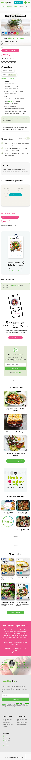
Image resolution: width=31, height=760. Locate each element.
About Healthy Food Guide (7, 720)
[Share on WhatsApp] (14, 62)
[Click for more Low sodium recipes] (17, 33)
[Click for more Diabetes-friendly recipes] (6, 33)
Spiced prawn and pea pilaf (7, 578)
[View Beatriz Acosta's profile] (19, 669)
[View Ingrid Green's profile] (26, 669)
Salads (15, 6)
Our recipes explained (8, 724)
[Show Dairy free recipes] (3, 573)
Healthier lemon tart (22, 578)
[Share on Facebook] (11, 62)
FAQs (4, 728)
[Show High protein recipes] (6, 573)
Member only (16, 194)
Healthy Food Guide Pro (22, 720)
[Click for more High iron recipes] (14, 33)
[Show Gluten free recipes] (6, 598)
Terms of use (11, 754)
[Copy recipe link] (2, 62)
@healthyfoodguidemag (15, 271)
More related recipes (15, 461)
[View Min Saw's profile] (12, 663)
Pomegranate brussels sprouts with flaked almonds (7, 604)
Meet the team (6, 722)
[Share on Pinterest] (8, 62)
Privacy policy (19, 754)
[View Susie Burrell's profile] (26, 663)
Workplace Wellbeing (22, 722)
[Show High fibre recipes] (18, 598)
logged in (15, 285)
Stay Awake (22, 138)
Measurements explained (7, 78)
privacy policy (17, 372)
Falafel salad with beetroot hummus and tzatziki (22, 604)
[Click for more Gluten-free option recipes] (9, 33)
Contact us (5, 726)
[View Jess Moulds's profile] (19, 663)
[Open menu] (29, 2)
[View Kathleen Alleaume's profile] (12, 669)
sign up (12, 119)
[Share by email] (5, 62)
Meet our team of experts (15, 648)
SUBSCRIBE (15, 337)
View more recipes (14, 612)
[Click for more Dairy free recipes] (3, 33)
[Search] (25, 2)
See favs (6, 54)
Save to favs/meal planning (10, 50)
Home (2, 6)
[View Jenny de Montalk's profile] (4, 663)
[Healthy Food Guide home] (10, 681)
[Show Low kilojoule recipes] (21, 573)
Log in (6, 119)
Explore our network (22, 724)
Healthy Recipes (8, 6)
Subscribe (19, 2)
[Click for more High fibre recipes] (11, 33)
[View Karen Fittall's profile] (4, 669)
